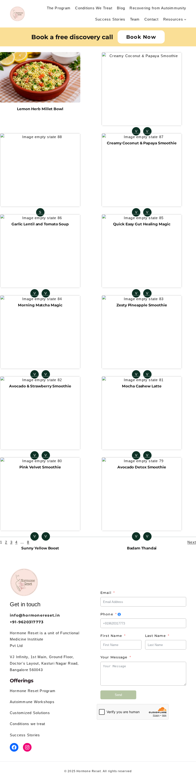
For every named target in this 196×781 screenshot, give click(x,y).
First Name (111, 636)
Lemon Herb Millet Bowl (40, 109)
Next (191, 542)
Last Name (155, 636)
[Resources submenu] (185, 19)
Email (105, 593)
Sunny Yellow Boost (40, 548)
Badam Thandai (142, 548)
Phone (106, 614)
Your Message (114, 657)
